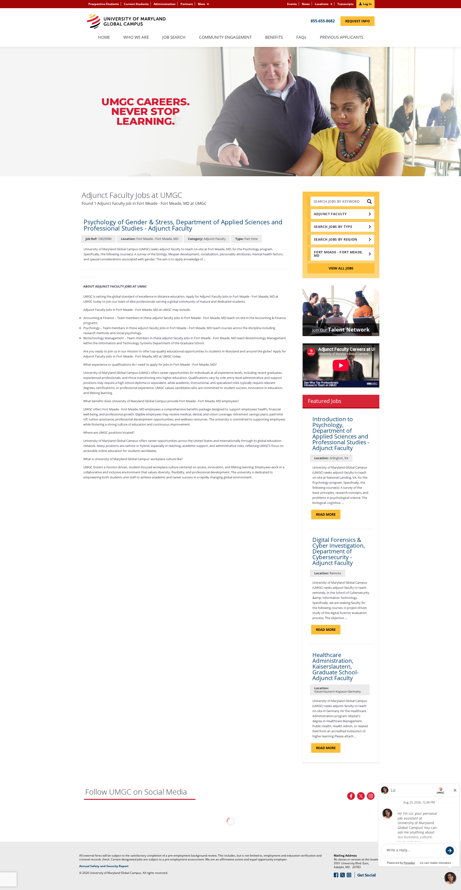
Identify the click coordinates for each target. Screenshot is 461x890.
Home (104, 37)
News (306, 4)
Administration (165, 4)
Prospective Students (103, 4)
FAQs (301, 37)
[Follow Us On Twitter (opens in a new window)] (361, 796)
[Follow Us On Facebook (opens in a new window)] (351, 796)
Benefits (274, 37)
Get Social (366, 875)
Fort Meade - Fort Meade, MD (338, 254)
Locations (321, 4)
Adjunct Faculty (330, 214)
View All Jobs (341, 268)
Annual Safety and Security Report (109, 866)
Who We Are (136, 37)
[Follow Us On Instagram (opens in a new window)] (371, 796)
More (201, 4)
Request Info (360, 22)
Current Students (136, 4)
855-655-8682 (323, 21)
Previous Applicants (344, 39)
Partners (187, 4)
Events (292, 4)
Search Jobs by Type (333, 226)
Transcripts (345, 4)
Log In (367, 4)
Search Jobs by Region (335, 239)
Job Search (174, 37)
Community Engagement (225, 37)
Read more (328, 515)
